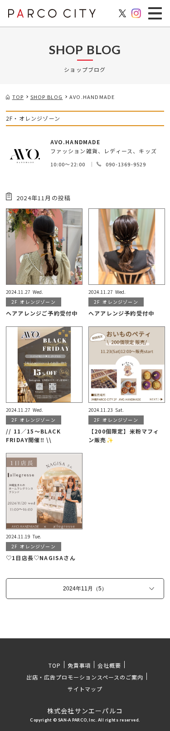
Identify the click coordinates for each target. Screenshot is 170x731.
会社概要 (109, 665)
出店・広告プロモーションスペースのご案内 (84, 677)
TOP (55, 665)
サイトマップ (85, 689)
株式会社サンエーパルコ (85, 710)
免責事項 (79, 665)
